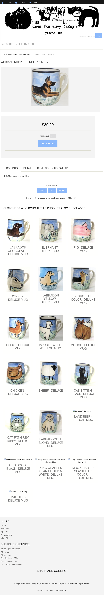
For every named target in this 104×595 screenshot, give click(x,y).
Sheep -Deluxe (51, 390)
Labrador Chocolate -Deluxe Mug (18, 250)
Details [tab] (28, 168)
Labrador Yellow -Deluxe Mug (51, 298)
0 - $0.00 (21, 2)
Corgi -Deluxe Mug (18, 346)
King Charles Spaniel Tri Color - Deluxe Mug (83, 472)
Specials (4, 531)
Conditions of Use (61, 590)
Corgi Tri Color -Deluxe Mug (83, 299)
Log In (8, 2)
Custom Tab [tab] (60, 168)
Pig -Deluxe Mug (83, 249)
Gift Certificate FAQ (9, 558)
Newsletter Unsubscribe (11, 564)
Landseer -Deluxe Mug (83, 418)
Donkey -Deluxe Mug (18, 298)
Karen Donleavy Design (33, 584)
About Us (5, 551)
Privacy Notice (49, 590)
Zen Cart (54, 584)
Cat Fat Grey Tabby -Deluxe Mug (18, 440)
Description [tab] (11, 168)
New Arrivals (6, 534)
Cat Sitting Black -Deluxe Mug (83, 393)
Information (26, 43)
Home (3, 54)
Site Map (40, 590)
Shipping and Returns (10, 548)
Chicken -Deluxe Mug (18, 392)
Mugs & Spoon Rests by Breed (19, 54)
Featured (5, 528)
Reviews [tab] (43, 168)
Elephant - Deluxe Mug (51, 249)
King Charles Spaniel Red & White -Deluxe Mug (51, 472)
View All (4, 537)
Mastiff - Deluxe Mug (18, 498)
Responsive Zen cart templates (68, 584)
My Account (6, 554)
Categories (7, 43)
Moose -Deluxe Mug (83, 346)
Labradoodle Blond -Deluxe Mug (51, 442)
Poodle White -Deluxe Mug (50, 346)
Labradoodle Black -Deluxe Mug (18, 468)
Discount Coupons (9, 561)
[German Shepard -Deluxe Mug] (49, 87)
